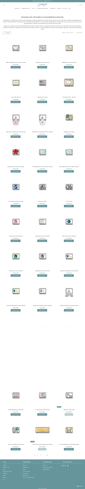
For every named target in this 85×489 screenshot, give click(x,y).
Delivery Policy (26, 473)
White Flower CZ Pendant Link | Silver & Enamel (42, 131)
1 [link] (34, 455)
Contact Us (45, 465)
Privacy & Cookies (26, 471)
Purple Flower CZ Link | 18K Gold (42, 270)
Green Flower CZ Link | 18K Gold (16, 270)
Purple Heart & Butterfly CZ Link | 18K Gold (42, 305)
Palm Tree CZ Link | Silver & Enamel (15, 376)
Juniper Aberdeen (44, 488)
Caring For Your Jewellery (48, 467)
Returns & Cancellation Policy (28, 477)
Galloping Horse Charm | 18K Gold (69, 62)
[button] (4, 4)
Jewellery (4, 465)
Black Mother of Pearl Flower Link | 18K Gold (42, 341)
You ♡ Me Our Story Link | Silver (42, 376)
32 (47, 455)
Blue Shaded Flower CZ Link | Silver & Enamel (69, 166)
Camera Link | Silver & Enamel (69, 341)
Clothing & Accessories (7, 471)
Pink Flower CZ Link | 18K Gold (15, 236)
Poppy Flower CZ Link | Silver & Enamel (16, 166)
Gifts (4, 469)
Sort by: (63, 32)
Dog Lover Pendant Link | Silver (16, 341)
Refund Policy (25, 475)
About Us (25, 465)
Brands (4, 475)
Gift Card (4, 477)
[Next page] (50, 455)
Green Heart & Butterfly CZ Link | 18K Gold (16, 305)
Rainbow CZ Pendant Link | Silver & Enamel (69, 305)
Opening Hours (26, 467)
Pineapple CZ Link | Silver (69, 131)
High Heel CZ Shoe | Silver (69, 409)
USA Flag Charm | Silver (42, 97)
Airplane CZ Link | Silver (69, 376)
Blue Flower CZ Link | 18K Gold (69, 236)
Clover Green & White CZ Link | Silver (16, 444)
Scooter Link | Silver (42, 201)
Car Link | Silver (69, 201)
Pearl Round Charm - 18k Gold (69, 97)
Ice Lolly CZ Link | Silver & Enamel (42, 409)
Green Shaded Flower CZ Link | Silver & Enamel (42, 166)
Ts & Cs (24, 469)
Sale (3, 479)
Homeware (5, 473)
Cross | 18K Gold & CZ (16, 97)
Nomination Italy (6, 467)
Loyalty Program (46, 469)
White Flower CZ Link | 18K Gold (42, 236)
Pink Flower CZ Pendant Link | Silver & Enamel (16, 131)
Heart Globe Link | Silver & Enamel (16, 201)
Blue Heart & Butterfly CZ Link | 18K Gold (69, 270)
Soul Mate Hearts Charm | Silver (42, 62)
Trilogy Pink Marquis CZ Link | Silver (16, 409)
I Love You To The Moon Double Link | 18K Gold (42, 444)
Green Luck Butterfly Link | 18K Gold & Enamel (69, 444)
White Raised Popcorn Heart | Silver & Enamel (16, 62)
